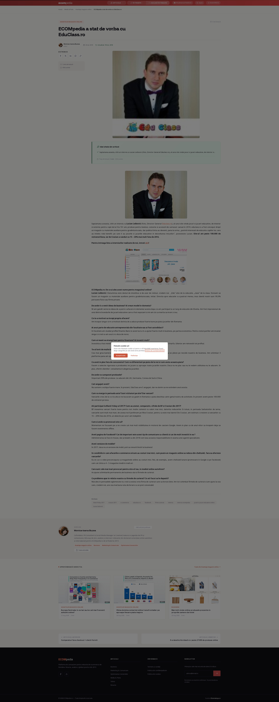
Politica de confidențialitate (154, 350)
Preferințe (134, 355)
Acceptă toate (120, 355)
